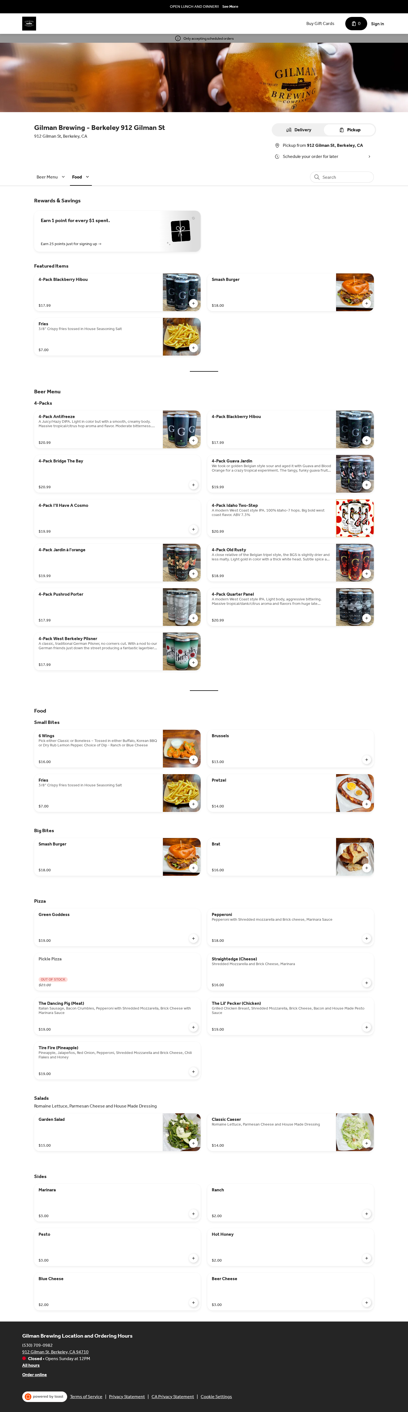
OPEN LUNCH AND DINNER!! (194, 6)
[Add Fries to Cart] (193, 347)
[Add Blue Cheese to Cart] (193, 1302)
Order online (34, 1374)
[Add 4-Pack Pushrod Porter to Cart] (193, 618)
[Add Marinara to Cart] (193, 1213)
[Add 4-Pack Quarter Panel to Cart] (366, 618)
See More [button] (230, 6)
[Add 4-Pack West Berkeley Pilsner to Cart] (193, 662)
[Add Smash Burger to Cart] (366, 303)
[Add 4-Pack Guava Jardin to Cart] (366, 484)
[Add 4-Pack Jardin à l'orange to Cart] (193, 573)
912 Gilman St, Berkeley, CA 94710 (55, 1352)
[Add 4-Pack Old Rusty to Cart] (366, 573)
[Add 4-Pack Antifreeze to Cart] (193, 440)
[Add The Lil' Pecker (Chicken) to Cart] (366, 1027)
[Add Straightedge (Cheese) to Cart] (366, 982)
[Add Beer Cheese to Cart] (366, 1302)
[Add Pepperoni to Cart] (366, 938)
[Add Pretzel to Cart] (366, 804)
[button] (52, 177)
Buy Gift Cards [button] (320, 23)
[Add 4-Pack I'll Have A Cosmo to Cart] (193, 529)
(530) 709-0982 (37, 1345)
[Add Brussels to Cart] (366, 759)
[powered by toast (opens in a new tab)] (45, 1396)
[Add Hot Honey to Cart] (366, 1258)
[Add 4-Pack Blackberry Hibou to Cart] (193, 303)
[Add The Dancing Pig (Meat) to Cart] (193, 1027)
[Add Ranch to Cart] (366, 1213)
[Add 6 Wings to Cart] (193, 759)
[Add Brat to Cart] (366, 868)
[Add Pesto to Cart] (193, 1258)
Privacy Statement (127, 1396)
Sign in (377, 23)
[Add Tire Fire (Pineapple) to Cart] (193, 1071)
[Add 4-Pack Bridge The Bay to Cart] (193, 484)
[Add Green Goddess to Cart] (193, 938)
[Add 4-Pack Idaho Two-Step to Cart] (366, 529)
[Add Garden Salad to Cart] (193, 1143)
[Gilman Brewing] (29, 24)
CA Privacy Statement (173, 1396)
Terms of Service (86, 1396)
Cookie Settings (216, 1396)
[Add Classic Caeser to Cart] (366, 1143)
